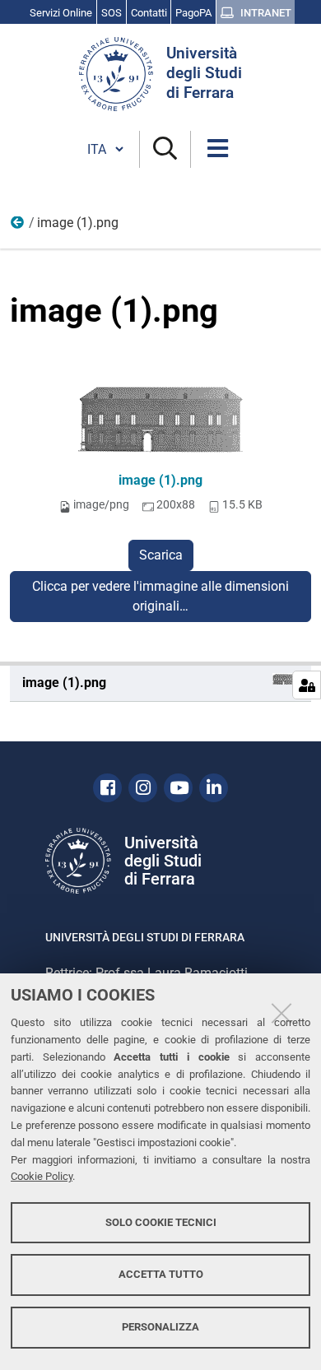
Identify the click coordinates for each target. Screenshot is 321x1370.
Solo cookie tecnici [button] (160, 1222)
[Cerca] (165, 149)
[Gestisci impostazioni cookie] (306, 685)
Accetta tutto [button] (161, 1274)
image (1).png (160, 480)
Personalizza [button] (160, 1327)
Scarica (161, 555)
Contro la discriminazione (18, 226)
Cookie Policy (41, 1176)
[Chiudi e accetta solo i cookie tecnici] (281, 1013)
